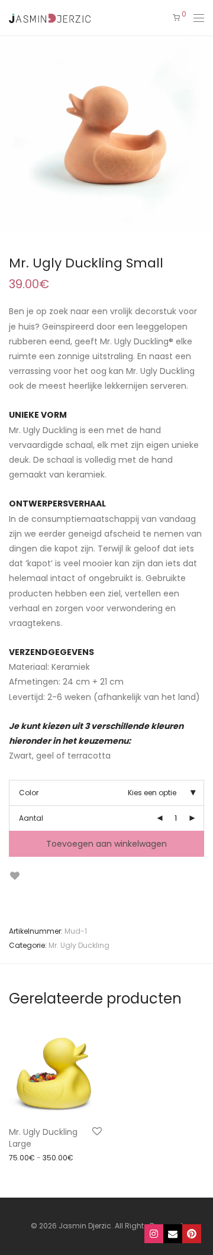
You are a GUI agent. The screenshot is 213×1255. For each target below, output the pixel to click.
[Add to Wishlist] (14, 876)
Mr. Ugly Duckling (79, 945)
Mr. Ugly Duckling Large (43, 1138)
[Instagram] (153, 1233)
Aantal (31, 818)
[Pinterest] (191, 1233)
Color (28, 793)
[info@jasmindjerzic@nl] (172, 1233)
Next (201, 134)
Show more (23, 1157)
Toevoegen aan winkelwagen (106, 844)
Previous (11, 134)
